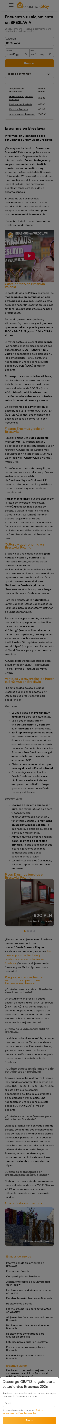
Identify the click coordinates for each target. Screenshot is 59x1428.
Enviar (30, 1420)
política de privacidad (26, 1413)
